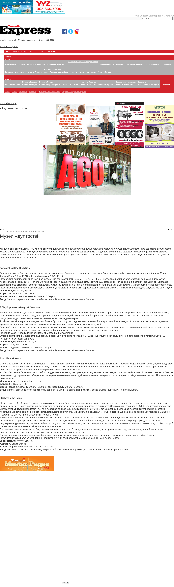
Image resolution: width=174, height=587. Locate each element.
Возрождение (10, 64)
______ (71, 64)
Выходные (142, 82)
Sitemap (153, 15)
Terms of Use (2, 585)
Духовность (20, 72)
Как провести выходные (148, 84)
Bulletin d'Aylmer (9, 46)
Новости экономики (124, 84)
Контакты (23, 92)
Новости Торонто (88, 82)
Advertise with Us (20, 51)
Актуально (91, 72)
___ (45, 72)
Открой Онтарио (105, 72)
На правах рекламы (135, 64)
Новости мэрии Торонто (49, 84)
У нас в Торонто (35, 72)
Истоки (22, 64)
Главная (8, 56)
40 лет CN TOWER (70, 84)
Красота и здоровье (36, 64)
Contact (144, 15)
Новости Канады (29, 82)
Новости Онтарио (12, 84)
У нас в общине (77, 72)
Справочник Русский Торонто (74, 92)
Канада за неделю (154, 64)
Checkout (169, 15)
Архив (7, 92)
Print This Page (8, 103)
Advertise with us (9, 569)
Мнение (167, 64)
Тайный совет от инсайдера (112, 64)
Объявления (7, 546)
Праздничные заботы (59, 72)
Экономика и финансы (126, 82)
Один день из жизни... (56, 64)
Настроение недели (52, 69)
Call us (7, 51)
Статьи (7, 59)
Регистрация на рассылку (49, 92)
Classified (166, 84)
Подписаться (7, 537)
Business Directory (48, 51)
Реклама (32, 92)
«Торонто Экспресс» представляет (83, 62)
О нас (14, 92)
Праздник (9, 72)
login (160, 15)
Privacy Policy (11, 585)
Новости (8, 79)
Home (136, 15)
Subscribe (34, 51)
